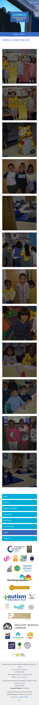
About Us (6, 502)
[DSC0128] (19, 470)
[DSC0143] (19, 103)
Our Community (9, 526)
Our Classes (7, 520)
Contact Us (7, 538)
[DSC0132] (19, 323)
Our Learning (8, 514)
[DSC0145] (19, 66)
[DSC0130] (19, 396)
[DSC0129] (19, 433)
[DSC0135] (19, 250)
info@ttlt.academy (19, 683)
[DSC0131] (19, 360)
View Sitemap (15, 697)
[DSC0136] (19, 213)
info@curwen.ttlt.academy (19, 669)
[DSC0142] (19, 139)
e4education (28, 694)
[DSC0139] (19, 176)
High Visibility (24, 697)
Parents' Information (10, 508)
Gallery (21, 34)
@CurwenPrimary (22, 677)
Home (16, 34)
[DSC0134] (19, 286)
